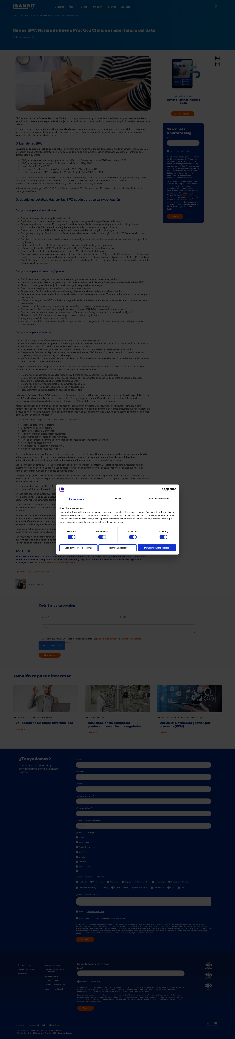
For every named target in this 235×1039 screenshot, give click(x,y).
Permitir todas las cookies (156, 548)
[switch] (99, 536)
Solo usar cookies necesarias (78, 548)
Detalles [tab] (117, 499)
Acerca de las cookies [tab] (158, 499)
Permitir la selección (117, 548)
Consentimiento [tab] (76, 499)
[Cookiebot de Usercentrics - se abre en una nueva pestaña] (164, 490)
